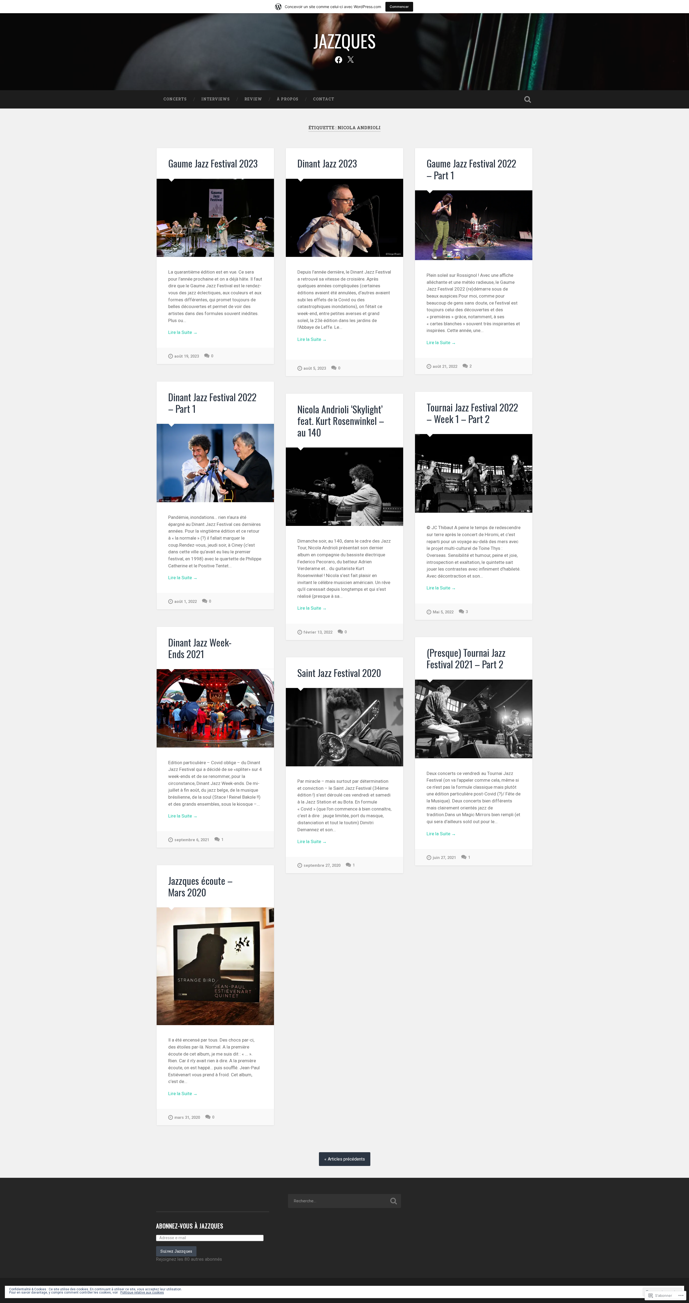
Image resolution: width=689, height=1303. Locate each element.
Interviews (215, 99)
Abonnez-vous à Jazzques (189, 1225)
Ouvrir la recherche (527, 99)
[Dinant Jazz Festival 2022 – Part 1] (215, 463)
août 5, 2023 (315, 368)
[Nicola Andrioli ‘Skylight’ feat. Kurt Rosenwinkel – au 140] (344, 487)
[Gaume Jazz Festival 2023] (215, 218)
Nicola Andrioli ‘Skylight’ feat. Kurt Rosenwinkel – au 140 (340, 420)
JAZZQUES (345, 41)
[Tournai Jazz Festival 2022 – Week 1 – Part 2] (473, 473)
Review (253, 99)
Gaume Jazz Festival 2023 (213, 163)
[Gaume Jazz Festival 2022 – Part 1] (473, 225)
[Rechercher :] (344, 1201)
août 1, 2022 (185, 601)
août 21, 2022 (445, 366)
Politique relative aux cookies (142, 1292)
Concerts (175, 99)
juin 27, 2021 (444, 857)
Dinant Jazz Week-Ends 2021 (199, 648)
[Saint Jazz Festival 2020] (344, 727)
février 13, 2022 (318, 632)
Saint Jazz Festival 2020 (339, 672)
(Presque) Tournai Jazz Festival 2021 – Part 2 (466, 658)
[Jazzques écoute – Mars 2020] (215, 966)
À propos (287, 99)
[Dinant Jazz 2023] (344, 218)
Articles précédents (346, 1159)
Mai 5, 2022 (443, 612)
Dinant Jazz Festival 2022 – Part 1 (212, 402)
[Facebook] (338, 59)
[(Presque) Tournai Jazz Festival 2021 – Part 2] (473, 719)
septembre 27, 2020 (322, 865)
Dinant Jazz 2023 (327, 163)
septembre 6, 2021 (191, 840)
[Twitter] (350, 59)
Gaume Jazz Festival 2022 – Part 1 (471, 169)
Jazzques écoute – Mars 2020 (200, 886)
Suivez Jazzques (176, 1251)
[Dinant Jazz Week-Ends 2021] (215, 708)
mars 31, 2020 (187, 1117)
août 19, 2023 (186, 356)
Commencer (399, 7)
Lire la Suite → (183, 332)
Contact (323, 99)
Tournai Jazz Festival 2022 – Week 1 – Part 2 (472, 413)
